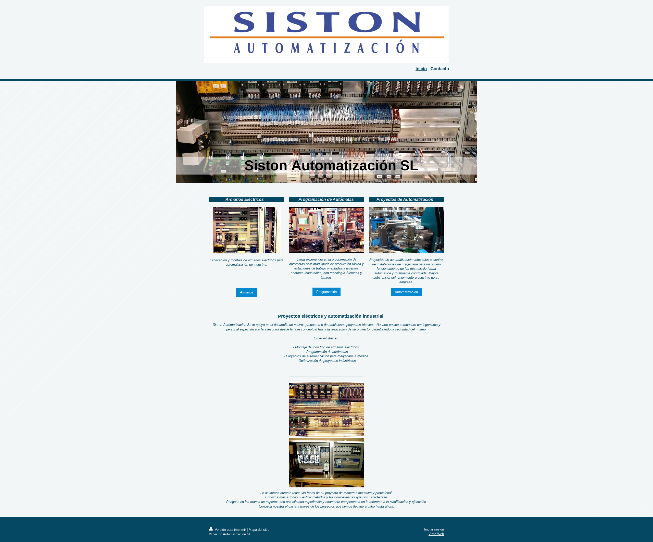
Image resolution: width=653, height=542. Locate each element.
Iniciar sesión (434, 529)
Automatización (406, 292)
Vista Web (436, 534)
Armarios (246, 292)
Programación (326, 292)
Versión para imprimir (230, 530)
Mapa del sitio (259, 530)
